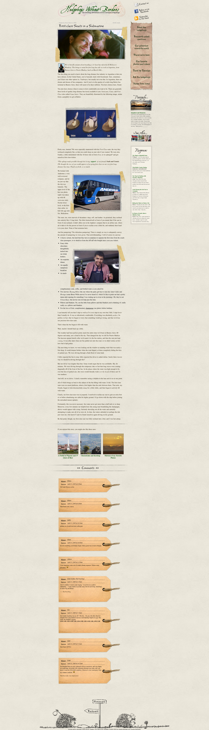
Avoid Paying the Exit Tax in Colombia (140, 190)
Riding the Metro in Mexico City (140, 203)
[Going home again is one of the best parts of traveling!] (99, 700)
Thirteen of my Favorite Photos (113, 456)
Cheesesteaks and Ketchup (90, 455)
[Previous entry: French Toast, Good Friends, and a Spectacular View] (91, 709)
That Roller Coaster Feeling (139, 167)
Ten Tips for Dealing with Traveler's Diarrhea (139, 176)
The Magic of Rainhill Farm (139, 155)
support (93, 161)
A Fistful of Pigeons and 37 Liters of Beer (68, 456)
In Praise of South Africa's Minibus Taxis (139, 214)
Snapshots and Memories (138, 113)
